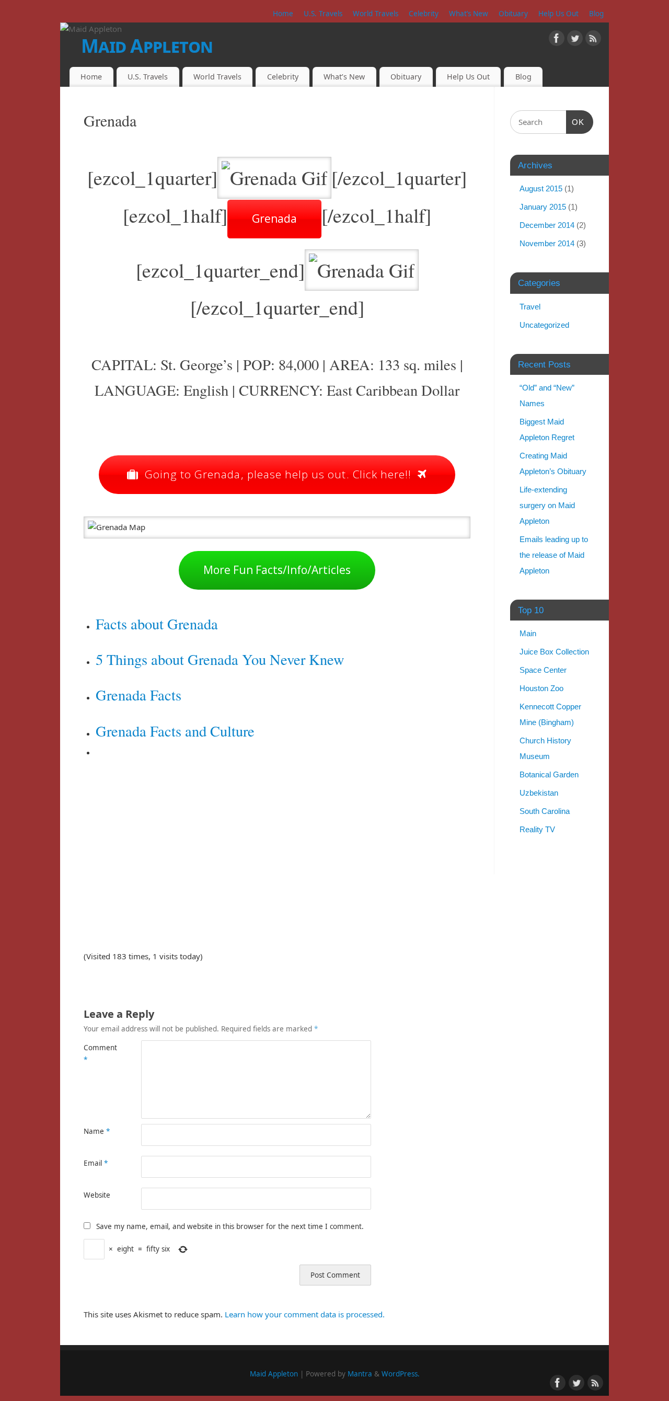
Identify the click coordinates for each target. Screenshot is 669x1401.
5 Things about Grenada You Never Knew (220, 659)
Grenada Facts (138, 695)
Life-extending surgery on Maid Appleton (547, 505)
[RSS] (593, 40)
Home (283, 13)
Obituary (513, 13)
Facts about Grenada (157, 624)
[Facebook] (556, 40)
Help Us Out (558, 13)
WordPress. (401, 1374)
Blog (596, 13)
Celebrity (424, 13)
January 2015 (543, 206)
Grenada (274, 218)
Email (96, 1163)
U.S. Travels (323, 13)
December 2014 (547, 225)
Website (97, 1195)
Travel (530, 306)
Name (97, 1131)
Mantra (360, 1374)
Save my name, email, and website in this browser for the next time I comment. (230, 1226)
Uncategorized (544, 324)
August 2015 (541, 188)
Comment (98, 1053)
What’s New (468, 13)
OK (575, 122)
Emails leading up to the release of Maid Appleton (554, 555)
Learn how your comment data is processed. (305, 1314)
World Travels (375, 13)
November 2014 (547, 243)
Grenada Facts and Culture (175, 731)
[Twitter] (575, 40)
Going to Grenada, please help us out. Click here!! (278, 474)
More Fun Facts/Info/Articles (277, 569)
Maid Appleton (147, 46)
